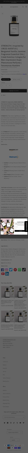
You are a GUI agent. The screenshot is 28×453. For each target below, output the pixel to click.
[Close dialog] (26, 219)
